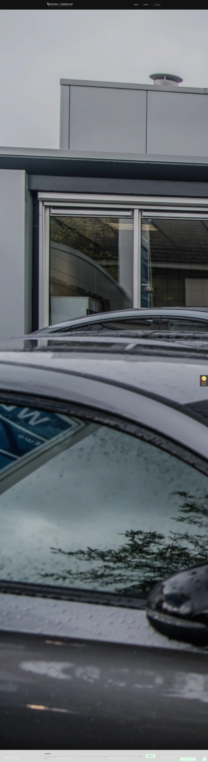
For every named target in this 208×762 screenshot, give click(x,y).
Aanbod (136, 4)
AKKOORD (150, 756)
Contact (145, 4)
